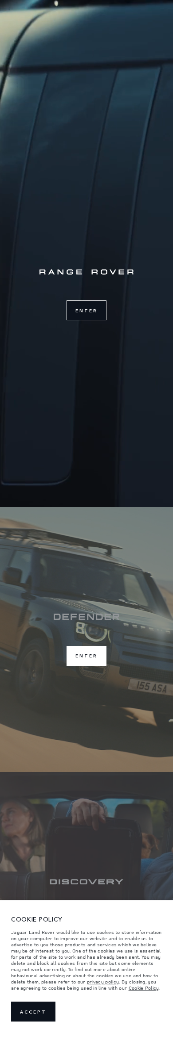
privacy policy (103, 982)
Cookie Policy (144, 988)
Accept (33, 1012)
